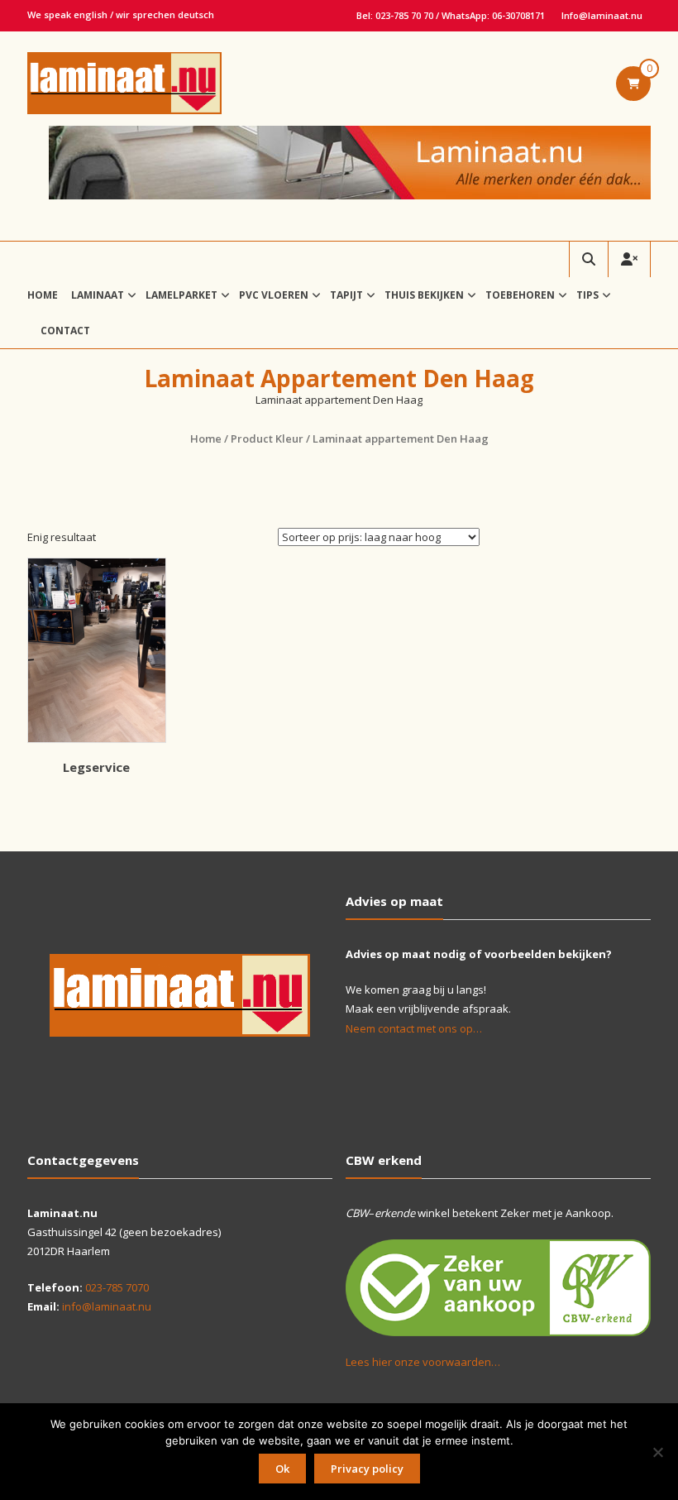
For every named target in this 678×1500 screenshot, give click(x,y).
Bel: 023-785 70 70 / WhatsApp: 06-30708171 (450, 15)
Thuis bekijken (424, 295)
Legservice (96, 767)
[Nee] (657, 1452)
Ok (282, 1468)
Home (42, 295)
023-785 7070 (117, 1287)
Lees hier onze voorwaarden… (423, 1361)
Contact (65, 330)
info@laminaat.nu (106, 1306)
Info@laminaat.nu (601, 15)
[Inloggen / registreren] (629, 259)
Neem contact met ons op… (414, 1028)
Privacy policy (367, 1468)
